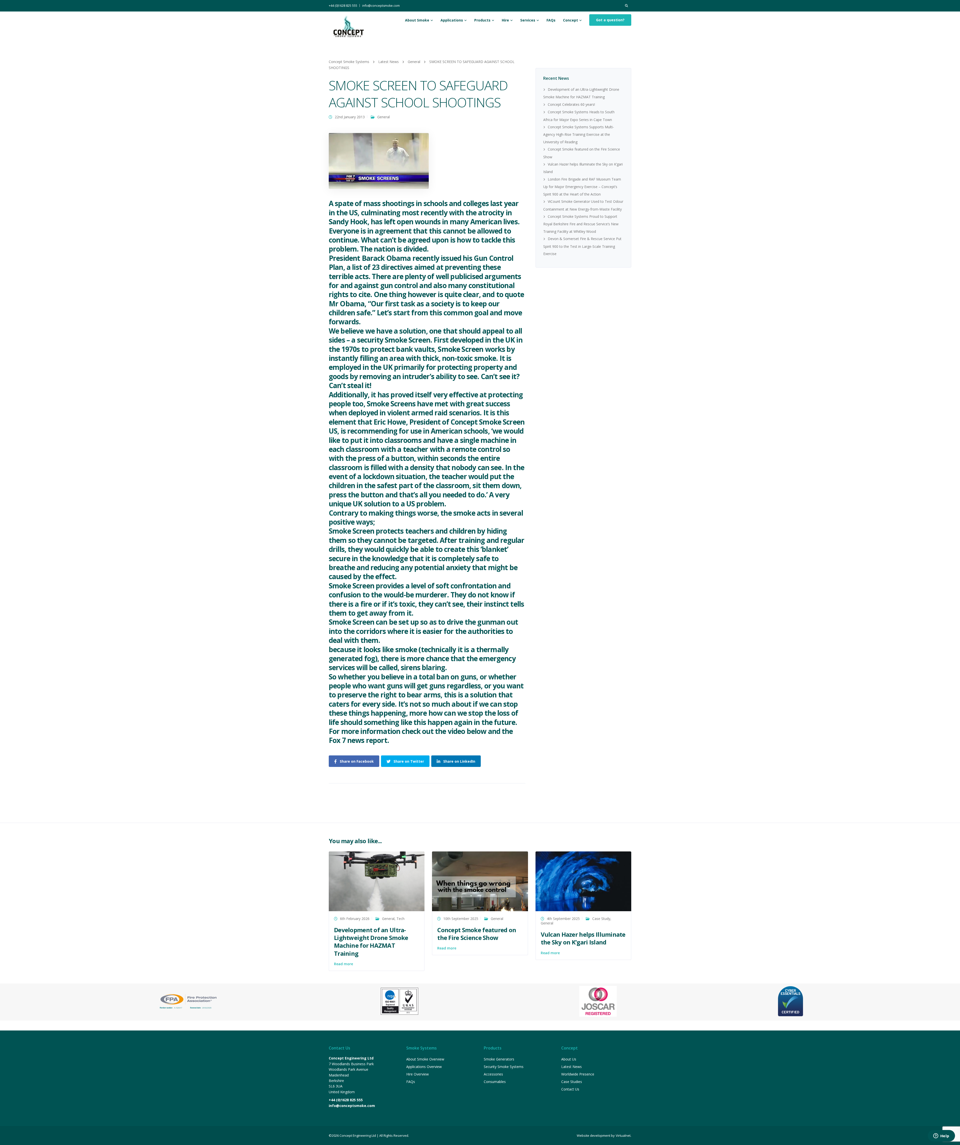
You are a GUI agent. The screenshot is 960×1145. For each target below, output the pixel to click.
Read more (343, 963)
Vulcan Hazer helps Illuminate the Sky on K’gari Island (583, 938)
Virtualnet (623, 1135)
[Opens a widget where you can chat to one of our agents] (941, 1136)
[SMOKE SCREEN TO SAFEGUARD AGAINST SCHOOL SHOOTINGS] (379, 160)
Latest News (571, 1066)
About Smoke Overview (425, 1059)
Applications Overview (424, 1066)
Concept (570, 20)
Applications (451, 20)
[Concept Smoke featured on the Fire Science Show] (480, 880)
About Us (568, 1059)
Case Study (601, 918)
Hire (505, 20)
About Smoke (417, 20)
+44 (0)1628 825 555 (343, 6)
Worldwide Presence (577, 1074)
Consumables (495, 1081)
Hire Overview (417, 1074)
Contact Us (570, 1089)
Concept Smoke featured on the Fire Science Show (476, 934)
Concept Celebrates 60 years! (571, 104)
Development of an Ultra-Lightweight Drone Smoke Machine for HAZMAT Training (371, 941)
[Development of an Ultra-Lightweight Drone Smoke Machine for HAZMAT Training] (376, 880)
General (383, 117)
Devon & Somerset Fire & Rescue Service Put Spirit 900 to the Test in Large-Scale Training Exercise (582, 246)
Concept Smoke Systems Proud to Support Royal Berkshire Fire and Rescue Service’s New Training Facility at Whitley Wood (580, 224)
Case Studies (571, 1081)
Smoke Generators (499, 1059)
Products (482, 20)
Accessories (493, 1074)
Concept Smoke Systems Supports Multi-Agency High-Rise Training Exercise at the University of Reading (578, 134)
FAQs (551, 20)
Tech (400, 918)
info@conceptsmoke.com (381, 6)
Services (527, 20)
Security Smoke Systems (504, 1066)
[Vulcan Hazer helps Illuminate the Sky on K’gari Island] (583, 880)
